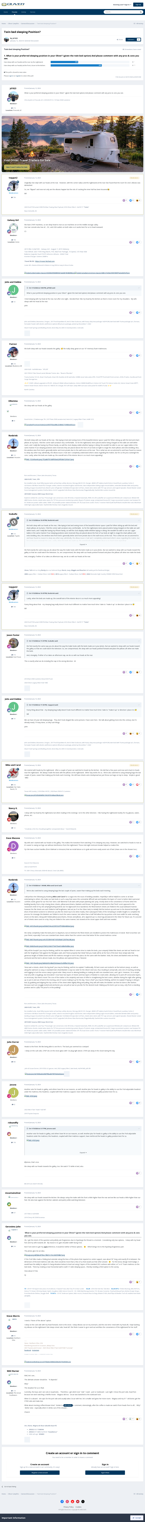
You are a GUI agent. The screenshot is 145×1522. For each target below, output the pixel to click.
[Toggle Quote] (28, 288)
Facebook (27, 1331)
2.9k (14, 360)
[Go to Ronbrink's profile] (13, 434)
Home (6, 12)
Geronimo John (13, 1207)
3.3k (14, 524)
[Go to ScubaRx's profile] (13, 512)
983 (14, 1046)
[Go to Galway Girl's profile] (13, 228)
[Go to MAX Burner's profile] (13, 1360)
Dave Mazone (13, 822)
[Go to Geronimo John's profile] (13, 1216)
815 (14, 1317)
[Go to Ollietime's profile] (13, 403)
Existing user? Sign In (121, 5)
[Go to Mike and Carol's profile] (13, 757)
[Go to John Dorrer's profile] (13, 1034)
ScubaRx (13, 504)
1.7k (14, 1372)
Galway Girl (13, 220)
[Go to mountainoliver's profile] (13, 1182)
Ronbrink (13, 426)
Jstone (13, 1065)
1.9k (14, 1123)
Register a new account (40, 1450)
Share (120, 40)
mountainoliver (13, 1173)
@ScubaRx (68, 1386)
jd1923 (13, 88)
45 (14, 414)
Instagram (35, 1331)
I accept (137, 1518)
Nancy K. (13, 792)
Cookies (78, 1485)
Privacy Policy (69, 1485)
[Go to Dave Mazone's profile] (13, 830)
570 (14, 645)
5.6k (14, 769)
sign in (11, 76)
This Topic (132, 12)
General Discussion (32, 41)
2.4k (14, 1227)
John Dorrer (13, 1026)
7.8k (14, 197)
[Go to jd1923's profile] (6, 39)
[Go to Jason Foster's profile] (13, 633)
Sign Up (138, 5)
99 (14, 842)
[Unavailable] (49, 450)
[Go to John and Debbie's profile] (13, 290)
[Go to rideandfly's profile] (13, 1111)
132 (14, 812)
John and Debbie (13, 282)
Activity (23, 12)
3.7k (14, 108)
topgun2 (13, 177)
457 (14, 1194)
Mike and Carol (13, 749)
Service (32, 12)
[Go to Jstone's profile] (13, 1074)
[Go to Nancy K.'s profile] (13, 800)
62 (14, 1085)
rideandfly (13, 1103)
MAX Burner (13, 1352)
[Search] (140, 12)
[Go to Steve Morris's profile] (13, 1305)
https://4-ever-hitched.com (45, 261)
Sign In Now (105, 1450)
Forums (14, 12)
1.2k (14, 446)
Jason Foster (13, 625)
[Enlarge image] (49, 273)
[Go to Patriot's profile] (13, 349)
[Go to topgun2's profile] (13, 186)
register (18, 76)
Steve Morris (13, 1297)
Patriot (13, 340)
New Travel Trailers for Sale (16, 167)
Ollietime (13, 394)
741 (14, 302)
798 (14, 240)
